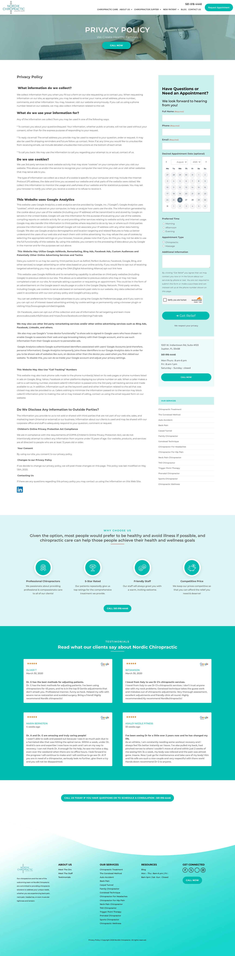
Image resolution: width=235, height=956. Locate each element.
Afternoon (171, 227)
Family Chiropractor (168, 436)
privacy (194, 325)
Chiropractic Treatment (169, 409)
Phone (170, 125)
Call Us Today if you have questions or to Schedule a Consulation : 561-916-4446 (117, 798)
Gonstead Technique (168, 441)
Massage (170, 246)
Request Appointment (219, 7)
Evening (170, 231)
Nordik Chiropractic (123, 940)
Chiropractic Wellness (169, 484)
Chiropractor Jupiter (146, 9)
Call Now (116, 45)
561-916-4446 (193, 4)
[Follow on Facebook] (185, 870)
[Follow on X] (191, 870)
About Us (125, 9)
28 (192, 200)
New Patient (170, 9)
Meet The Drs (65, 869)
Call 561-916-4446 (117, 608)
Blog (184, 9)
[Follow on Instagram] (203, 870)
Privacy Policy (94, 940)
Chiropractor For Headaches (172, 446)
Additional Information (175, 252)
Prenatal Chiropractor (169, 473)
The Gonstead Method (169, 414)
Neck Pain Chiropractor (169, 457)
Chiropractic (171, 242)
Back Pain (163, 425)
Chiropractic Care (107, 9)
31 (167, 206)
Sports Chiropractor (168, 479)
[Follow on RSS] (197, 870)
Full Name (173, 111)
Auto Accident (165, 420)
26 (180, 200)
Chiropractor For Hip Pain (170, 452)
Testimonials (64, 877)
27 (186, 200)
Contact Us (194, 9)
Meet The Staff (65, 873)
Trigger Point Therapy (169, 468)
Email (170, 139)
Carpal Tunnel (165, 431)
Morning (170, 223)
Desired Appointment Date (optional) (183, 153)
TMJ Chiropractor (166, 463)
